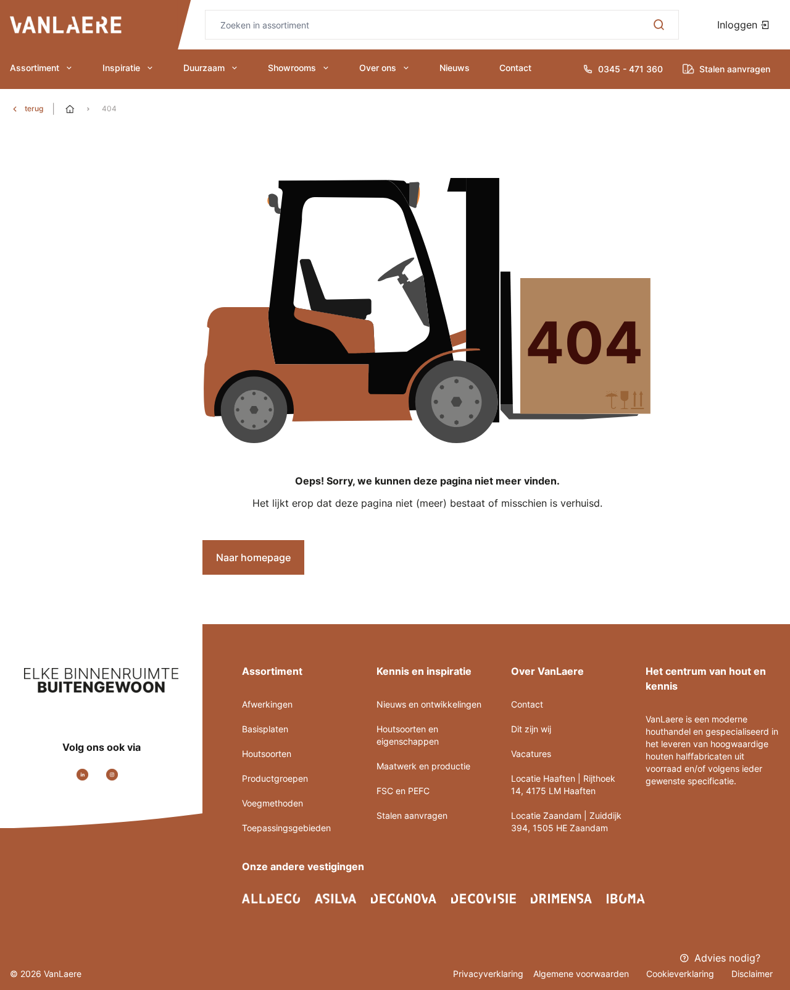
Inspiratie (121, 67)
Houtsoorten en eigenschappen (407, 735)
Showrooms (292, 67)
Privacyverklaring (488, 973)
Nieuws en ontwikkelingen (428, 704)
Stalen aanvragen (411, 815)
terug (34, 108)
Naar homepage (253, 557)
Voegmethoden (272, 803)
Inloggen (738, 25)
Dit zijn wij (531, 729)
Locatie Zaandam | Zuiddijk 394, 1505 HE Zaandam (566, 821)
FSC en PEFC (403, 790)
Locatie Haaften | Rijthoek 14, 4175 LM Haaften (563, 784)
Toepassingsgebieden (286, 828)
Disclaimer (752, 973)
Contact (515, 67)
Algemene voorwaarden (582, 973)
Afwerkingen (267, 704)
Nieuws (454, 67)
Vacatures (531, 753)
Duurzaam (204, 67)
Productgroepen (275, 778)
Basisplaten (265, 729)
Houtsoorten (266, 753)
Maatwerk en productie (423, 766)
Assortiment (34, 67)
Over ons (377, 67)
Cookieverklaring (681, 973)
